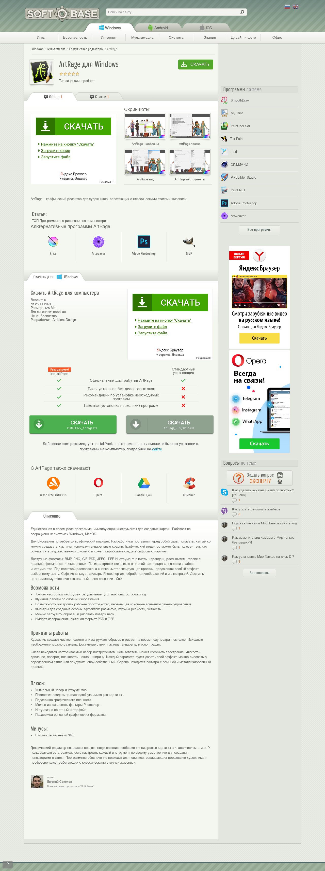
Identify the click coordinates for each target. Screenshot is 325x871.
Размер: (37, 308)
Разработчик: (41, 320)
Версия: (37, 300)
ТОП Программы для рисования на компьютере (69, 221)
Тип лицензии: (69, 81)
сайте (157, 449)
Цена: (35, 316)
